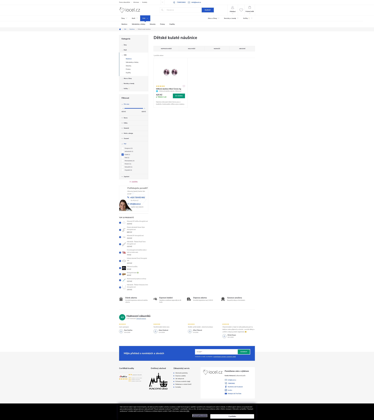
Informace (136, 2)
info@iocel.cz (232, 380)
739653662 (231, 383)
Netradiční (128, 167)
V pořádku (232, 416)
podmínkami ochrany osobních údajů (224, 357)
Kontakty (144, 2)
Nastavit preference (200, 416)
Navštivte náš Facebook (235, 387)
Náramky (128, 66)
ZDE (187, 411)
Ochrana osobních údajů (182, 381)
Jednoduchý (129, 151)
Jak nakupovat (179, 378)
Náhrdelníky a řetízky (132, 62)
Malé (127, 158)
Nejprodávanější (166, 48)
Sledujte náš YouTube (234, 394)
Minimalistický (129, 161)
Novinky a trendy (129, 83)
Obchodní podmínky (181, 373)
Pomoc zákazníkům (124, 2)
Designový (128, 148)
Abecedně (242, 48)
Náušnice (129, 59)
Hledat (208, 10)
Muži (125, 50)
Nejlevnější (191, 48)
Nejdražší (217, 48)
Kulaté (127, 154)
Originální (128, 170)
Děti (125, 55)
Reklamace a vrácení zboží (183, 384)
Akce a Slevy (128, 78)
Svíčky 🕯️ (127, 88)
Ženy (125, 45)
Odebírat (243, 352)
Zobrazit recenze (141, 319)
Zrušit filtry (135, 182)
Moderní (128, 164)
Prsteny (128, 69)
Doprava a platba (180, 376)
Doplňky (128, 73)
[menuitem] (124, 18)
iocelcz (230, 390)
